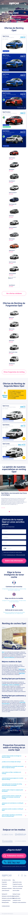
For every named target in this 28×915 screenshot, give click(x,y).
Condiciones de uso (11, 554)
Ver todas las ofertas (13, 730)
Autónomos (4, 886)
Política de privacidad (20, 554)
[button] (14, 4)
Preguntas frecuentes (17, 884)
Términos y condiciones (17, 886)
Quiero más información (14, 561)
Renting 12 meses (16, 894)
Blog (14, 880)
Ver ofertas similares (14, 293)
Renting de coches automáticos (17, 902)
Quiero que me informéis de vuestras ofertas (13, 552)
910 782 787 (25, 4)
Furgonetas (4, 882)
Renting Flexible (5, 902)
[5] (16, 511)
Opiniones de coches (17, 882)
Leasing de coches (17, 900)
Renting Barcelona (16, 898)
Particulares (4, 884)
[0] (9, 511)
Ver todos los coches (6, 880)
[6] (17, 511)
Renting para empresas (7, 888)
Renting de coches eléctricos (7, 898)
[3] (13, 511)
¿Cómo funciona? (5, 890)
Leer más (3, 507)
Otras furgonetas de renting (14, 372)
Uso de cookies (16, 890)
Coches (6, 8)
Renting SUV (4, 894)
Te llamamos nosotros (15, 856)
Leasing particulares (6, 900)
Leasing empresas (6, 906)
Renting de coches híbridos (7, 896)
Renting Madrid (16, 896)
